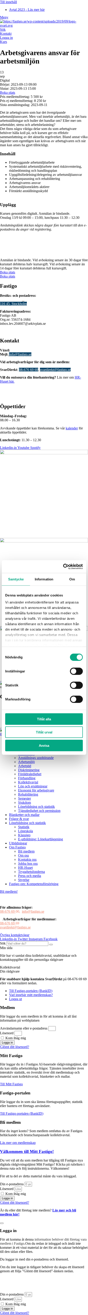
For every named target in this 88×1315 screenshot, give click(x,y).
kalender (72, 428)
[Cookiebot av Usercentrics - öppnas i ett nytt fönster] (63, 567)
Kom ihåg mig (15, 1038)
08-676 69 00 (20, 350)
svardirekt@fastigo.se (55, 370)
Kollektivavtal (28, 782)
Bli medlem (26, 851)
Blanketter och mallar (24, 815)
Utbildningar (18, 843)
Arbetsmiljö (26, 762)
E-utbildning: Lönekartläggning (40, 839)
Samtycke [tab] (16, 579)
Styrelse (23, 880)
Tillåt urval (44, 732)
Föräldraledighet (29, 774)
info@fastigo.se (20, 354)
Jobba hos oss (28, 863)
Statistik (23, 827)
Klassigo (24, 835)
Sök (3, 29)
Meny (4, 17)
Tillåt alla (44, 719)
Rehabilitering (28, 794)
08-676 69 (8, 911)
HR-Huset (25, 868)
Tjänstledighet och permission (39, 811)
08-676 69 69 (28, 370)
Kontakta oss (27, 859)
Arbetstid (24, 766)
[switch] (76, 671)
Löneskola (25, 831)
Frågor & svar (19, 819)
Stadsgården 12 (11, 300)
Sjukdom (24, 802)
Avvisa (44, 745)
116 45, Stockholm (13, 304)
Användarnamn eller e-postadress (23, 1028)
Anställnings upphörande (36, 758)
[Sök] (51, 944)
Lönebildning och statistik (36, 806)
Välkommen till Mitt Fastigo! (27, 1151)
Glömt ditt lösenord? (14, 1047)
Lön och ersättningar (32, 786)
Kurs (3, 42)
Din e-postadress (12, 1184)
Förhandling (26, 778)
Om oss (23, 855)
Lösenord (7, 1033)
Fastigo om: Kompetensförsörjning (33, 884)
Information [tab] (44, 579)
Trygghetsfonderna (31, 872)
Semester (24, 798)
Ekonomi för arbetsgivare (36, 790)
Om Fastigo (17, 847)
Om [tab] (72, 579)
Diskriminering (28, 770)
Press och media (29, 876)
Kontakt (6, 33)
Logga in (6, 38)
